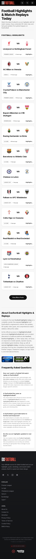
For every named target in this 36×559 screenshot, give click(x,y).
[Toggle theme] (22, 3)
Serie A (4, 494)
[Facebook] (3, 475)
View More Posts (18, 297)
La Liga (4, 488)
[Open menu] (32, 3)
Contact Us (5, 512)
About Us (4, 509)
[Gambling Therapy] (20, 551)
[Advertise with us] (7, 359)
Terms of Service (7, 521)
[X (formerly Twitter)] (8, 475)
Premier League (7, 485)
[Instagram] (12, 475)
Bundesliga (5, 497)
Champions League (8, 491)
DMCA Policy (6, 526)
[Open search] (27, 3)
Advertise (5, 515)
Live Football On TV (20, 541)
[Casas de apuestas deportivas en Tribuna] (22, 359)
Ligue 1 (4, 499)
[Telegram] (17, 475)
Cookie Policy (6, 523)
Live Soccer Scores (19, 546)
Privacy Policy (6, 518)
